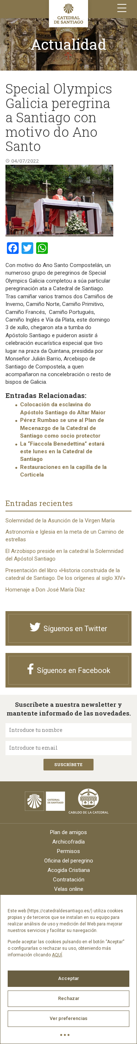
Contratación (68, 879)
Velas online (68, 889)
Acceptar (68, 978)
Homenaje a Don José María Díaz (45, 589)
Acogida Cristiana (68, 870)
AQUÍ (57, 954)
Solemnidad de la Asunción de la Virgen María (60, 520)
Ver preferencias (68, 1018)
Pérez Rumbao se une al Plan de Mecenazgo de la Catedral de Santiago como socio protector (62, 428)
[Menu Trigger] (122, 8)
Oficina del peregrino (68, 860)
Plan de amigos (68, 832)
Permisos (68, 851)
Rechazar (68, 998)
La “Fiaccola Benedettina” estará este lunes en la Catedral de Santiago (62, 452)
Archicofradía (68, 841)
